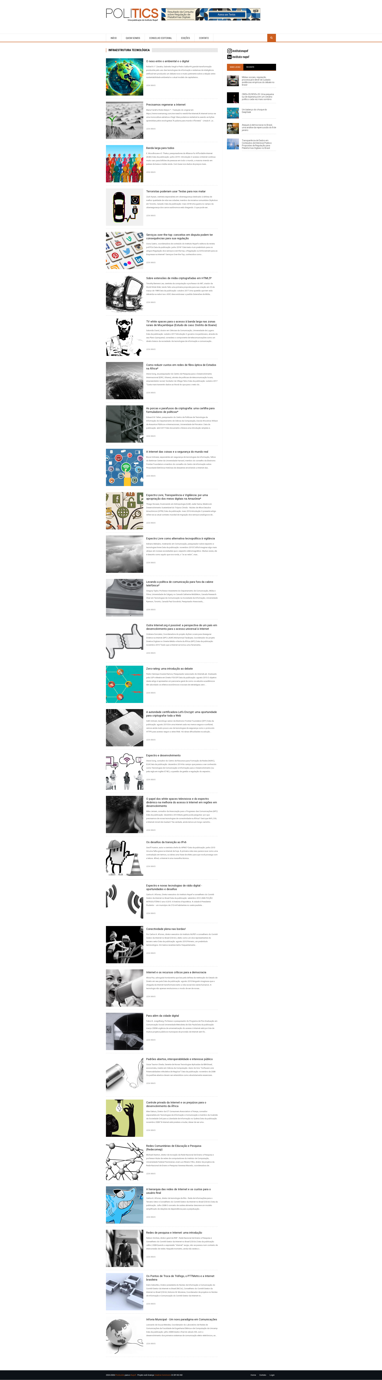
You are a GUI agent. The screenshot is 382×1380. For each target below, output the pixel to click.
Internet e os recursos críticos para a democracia (176, 972)
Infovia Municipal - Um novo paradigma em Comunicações (181, 1319)
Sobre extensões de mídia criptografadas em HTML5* (179, 278)
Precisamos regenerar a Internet (165, 104)
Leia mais (151, 85)
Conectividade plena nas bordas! (166, 928)
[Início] (133, 14)
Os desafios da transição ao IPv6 (166, 842)
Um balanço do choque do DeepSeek (254, 110)
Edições (185, 38)
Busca (271, 38)
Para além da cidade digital (162, 1015)
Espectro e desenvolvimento (163, 755)
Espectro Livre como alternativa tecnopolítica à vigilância (180, 538)
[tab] (235, 67)
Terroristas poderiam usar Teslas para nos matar (176, 191)
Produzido (119, 1375)
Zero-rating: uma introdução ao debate (169, 668)
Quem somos (133, 38)
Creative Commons (162, 1375)
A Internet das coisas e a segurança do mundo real (177, 451)
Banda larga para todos (160, 148)
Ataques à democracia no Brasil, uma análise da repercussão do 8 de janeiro (259, 127)
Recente (250, 67)
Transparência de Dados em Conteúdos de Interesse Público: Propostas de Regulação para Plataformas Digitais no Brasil (257, 144)
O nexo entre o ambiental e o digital (167, 61)
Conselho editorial (160, 38)
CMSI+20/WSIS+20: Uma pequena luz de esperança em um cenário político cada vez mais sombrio (258, 96)
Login (272, 1375)
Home (253, 1375)
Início (114, 38)
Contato (204, 38)
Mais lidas (235, 67)
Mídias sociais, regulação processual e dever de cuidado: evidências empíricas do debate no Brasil (258, 81)
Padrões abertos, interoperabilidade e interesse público (179, 1059)
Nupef (133, 1375)
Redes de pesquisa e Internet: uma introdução (174, 1232)
